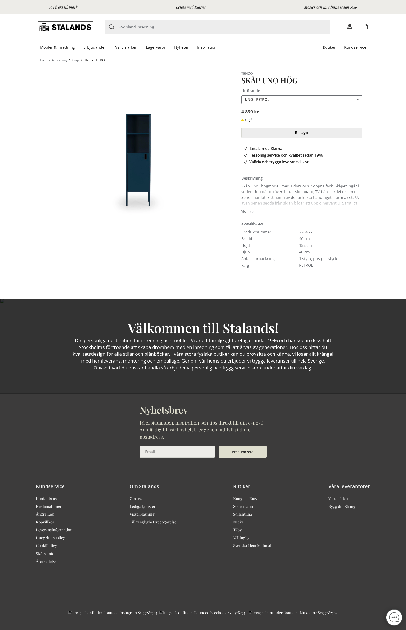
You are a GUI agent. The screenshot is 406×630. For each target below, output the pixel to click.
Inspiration (207, 47)
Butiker (329, 47)
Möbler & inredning (57, 47)
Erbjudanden (95, 47)
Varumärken (126, 47)
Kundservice (355, 47)
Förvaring (59, 60)
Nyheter (181, 47)
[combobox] (224, 27)
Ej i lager (302, 132)
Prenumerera (242, 451)
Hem (43, 60)
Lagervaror (156, 47)
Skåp (75, 60)
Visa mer (248, 212)
